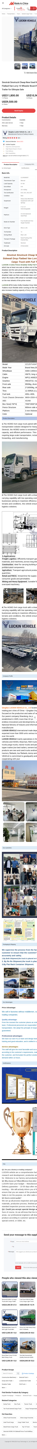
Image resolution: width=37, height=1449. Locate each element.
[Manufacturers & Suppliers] (18, 3)
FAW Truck (22, 1384)
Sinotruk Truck (23, 1377)
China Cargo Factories (26, 1418)
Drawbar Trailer (6, 1384)
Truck (18, 14)
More (3, 1435)
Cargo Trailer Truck (23, 1422)
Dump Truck (6, 1404)
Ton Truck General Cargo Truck (12, 1408)
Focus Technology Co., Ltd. (24, 1441)
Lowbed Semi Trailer (25, 1381)
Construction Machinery (9, 1377)
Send (18, 1267)
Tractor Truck (28, 1404)
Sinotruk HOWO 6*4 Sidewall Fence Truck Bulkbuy (17, 1431)
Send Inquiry (18, 111)
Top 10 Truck (26, 1427)
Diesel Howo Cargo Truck (10, 1427)
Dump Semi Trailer (7, 1381)
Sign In (5, 155)
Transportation (11, 14)
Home (3, 14)
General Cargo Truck (27, 14)
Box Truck (17, 1404)
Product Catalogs (28, 1373)
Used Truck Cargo (8, 1422)
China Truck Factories (9, 1418)
